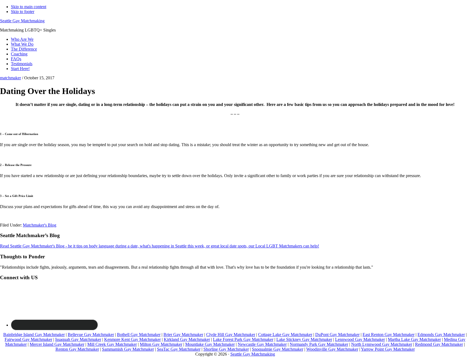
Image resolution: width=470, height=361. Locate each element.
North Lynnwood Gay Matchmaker (381, 344)
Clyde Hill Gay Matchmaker (230, 334)
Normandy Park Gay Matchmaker (319, 344)
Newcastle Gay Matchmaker (262, 344)
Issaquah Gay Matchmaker (78, 339)
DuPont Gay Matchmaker (337, 334)
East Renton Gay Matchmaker (389, 334)
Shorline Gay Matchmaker (226, 349)
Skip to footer (22, 11)
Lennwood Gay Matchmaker (360, 339)
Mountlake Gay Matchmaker (210, 344)
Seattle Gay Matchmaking (22, 20)
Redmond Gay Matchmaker (439, 344)
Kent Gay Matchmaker (141, 339)
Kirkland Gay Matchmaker (187, 339)
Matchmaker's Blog (39, 225)
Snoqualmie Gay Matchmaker (277, 349)
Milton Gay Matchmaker (161, 344)
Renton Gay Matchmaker (77, 349)
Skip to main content (28, 6)
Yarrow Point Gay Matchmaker (388, 349)
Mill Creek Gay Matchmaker (112, 344)
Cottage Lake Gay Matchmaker (285, 334)
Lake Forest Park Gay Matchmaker (243, 339)
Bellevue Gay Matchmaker (91, 334)
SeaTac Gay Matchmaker (178, 349)
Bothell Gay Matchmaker (138, 334)
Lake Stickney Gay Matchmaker (304, 339)
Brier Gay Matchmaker (183, 334)
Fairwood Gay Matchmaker (28, 339)
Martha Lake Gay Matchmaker (414, 339)
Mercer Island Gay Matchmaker (57, 344)
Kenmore (112, 339)
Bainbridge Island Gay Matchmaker (34, 334)
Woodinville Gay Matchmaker (332, 349)
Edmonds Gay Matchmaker (441, 334)
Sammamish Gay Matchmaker (128, 349)
